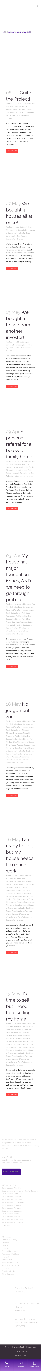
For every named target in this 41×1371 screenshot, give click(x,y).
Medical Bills (11, 742)
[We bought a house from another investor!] (20, 293)
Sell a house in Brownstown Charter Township (20, 1191)
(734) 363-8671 (7, 1157)
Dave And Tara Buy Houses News (19, 610)
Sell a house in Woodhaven (13, 1220)
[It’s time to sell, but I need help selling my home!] (20, 976)
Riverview (15, 622)
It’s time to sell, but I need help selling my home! (18, 1006)
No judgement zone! (17, 710)
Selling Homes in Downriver (21, 112)
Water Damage (12, 757)
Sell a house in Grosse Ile (12, 1199)
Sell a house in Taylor (10, 1214)
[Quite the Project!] (20, 70)
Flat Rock (26, 613)
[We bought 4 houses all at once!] (20, 180)
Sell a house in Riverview (12, 1205)
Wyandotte (10, 631)
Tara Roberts (11, 115)
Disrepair (21, 109)
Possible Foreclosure (25, 745)
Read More (12, 151)
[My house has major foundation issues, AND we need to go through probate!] (20, 535)
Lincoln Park (27, 227)
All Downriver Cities (9, 1185)
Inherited (17, 470)
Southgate (21, 233)
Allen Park (18, 607)
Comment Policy (20, 1351)
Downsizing (17, 345)
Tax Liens (29, 751)
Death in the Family (26, 467)
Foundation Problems (14, 616)
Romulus (23, 622)
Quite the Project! (24, 1288)
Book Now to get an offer (12, 1163)
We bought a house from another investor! (18, 324)
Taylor (8, 628)
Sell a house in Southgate (12, 1211)
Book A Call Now (11, 1172)
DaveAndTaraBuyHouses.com (24, 1347)
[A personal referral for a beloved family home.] (20, 412)
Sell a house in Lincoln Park (13, 1202)
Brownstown (28, 607)
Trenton (15, 628)
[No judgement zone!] (20, 688)
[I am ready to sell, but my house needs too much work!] (20, 821)
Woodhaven (24, 628)
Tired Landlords (18, 754)
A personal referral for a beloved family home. (20, 444)
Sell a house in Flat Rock (12, 1194)
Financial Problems (13, 890)
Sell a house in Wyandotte (12, 1222)
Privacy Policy (20, 1355)
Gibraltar (27, 616)
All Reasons (6, 1237)
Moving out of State (14, 230)
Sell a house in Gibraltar (11, 1197)
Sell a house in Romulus (11, 1208)
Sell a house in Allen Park (12, 1188)
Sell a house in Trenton (11, 1217)
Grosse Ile (10, 619)
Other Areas (11, 745)
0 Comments (24, 115)
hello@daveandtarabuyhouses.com (16, 1160)
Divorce (9, 345)
